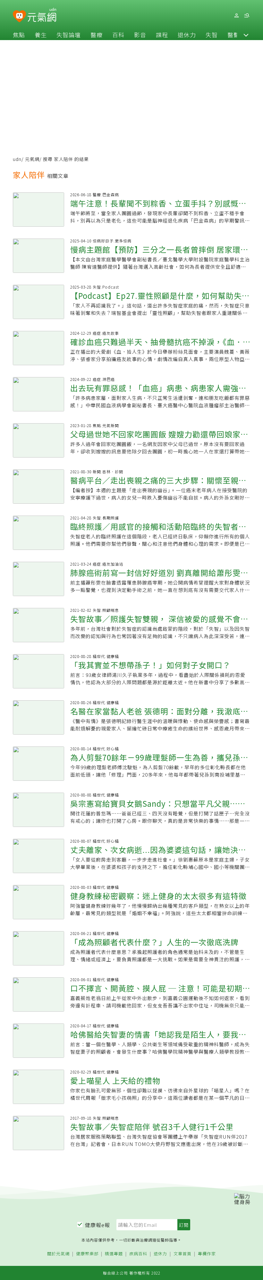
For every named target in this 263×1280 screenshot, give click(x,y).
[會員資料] (236, 15)
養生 (41, 34)
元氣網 (32, 159)
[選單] (246, 15)
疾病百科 (138, 1253)
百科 (118, 34)
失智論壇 (68, 34)
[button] (246, 35)
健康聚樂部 (87, 1253)
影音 (140, 34)
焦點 (19, 34)
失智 (212, 34)
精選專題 (114, 1253)
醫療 (96, 34)
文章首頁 (182, 1253)
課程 (162, 34)
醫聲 (233, 34)
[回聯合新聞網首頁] (19, 16)
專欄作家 (207, 1253)
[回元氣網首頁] (42, 15)
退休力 (187, 34)
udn (17, 159)
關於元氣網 (58, 1253)
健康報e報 (97, 1225)
